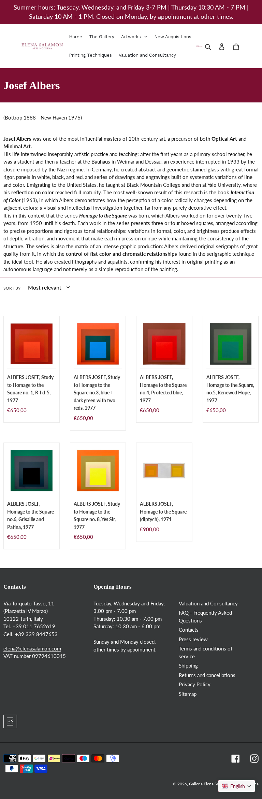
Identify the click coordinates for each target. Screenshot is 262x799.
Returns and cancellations (207, 675)
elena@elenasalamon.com (32, 648)
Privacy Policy (194, 684)
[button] (236, 786)
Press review (193, 639)
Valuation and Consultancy (208, 603)
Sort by (11, 288)
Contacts (189, 630)
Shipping (188, 665)
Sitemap (187, 694)
